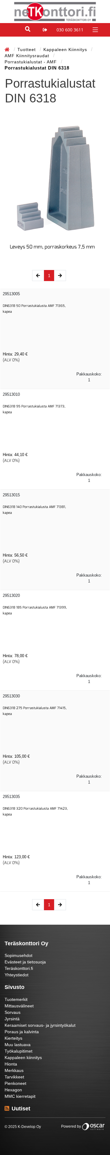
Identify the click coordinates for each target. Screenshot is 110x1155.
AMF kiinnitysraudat (28, 55)
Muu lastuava (18, 1044)
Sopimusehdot (18, 955)
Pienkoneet (15, 1083)
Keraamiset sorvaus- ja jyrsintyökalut (40, 1025)
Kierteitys (13, 1038)
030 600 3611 (70, 30)
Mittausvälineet (19, 1005)
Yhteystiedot (16, 974)
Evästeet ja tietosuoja (25, 961)
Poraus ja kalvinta (22, 1031)
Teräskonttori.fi (19, 968)
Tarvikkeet (14, 1076)
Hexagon (13, 1089)
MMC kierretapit (20, 1096)
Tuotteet (27, 49)
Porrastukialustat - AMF (31, 61)
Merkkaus (14, 1070)
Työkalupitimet (18, 1051)
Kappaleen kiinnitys (66, 49)
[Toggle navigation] (94, 29)
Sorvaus (12, 1012)
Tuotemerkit (16, 999)
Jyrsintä (12, 1018)
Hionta (11, 1064)
